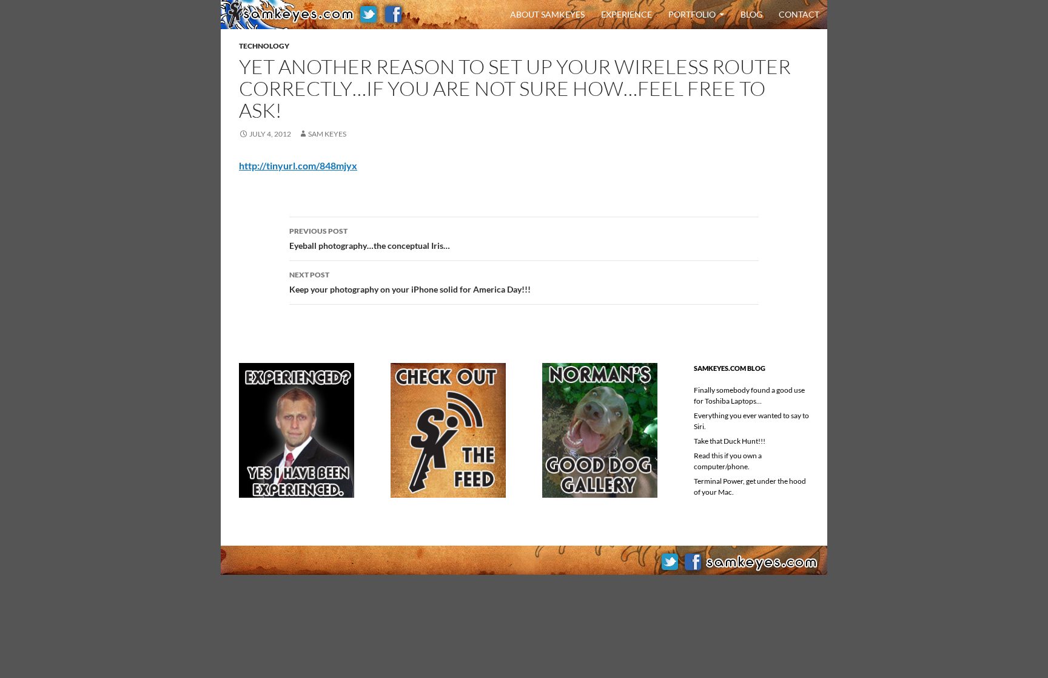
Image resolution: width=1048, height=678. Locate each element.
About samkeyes (547, 14)
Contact (799, 14)
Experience (626, 14)
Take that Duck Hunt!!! (729, 441)
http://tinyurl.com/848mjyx (298, 165)
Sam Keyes (327, 133)
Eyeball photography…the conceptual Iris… (369, 238)
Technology (264, 45)
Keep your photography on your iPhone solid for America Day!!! (410, 282)
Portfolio (692, 14)
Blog (751, 14)
